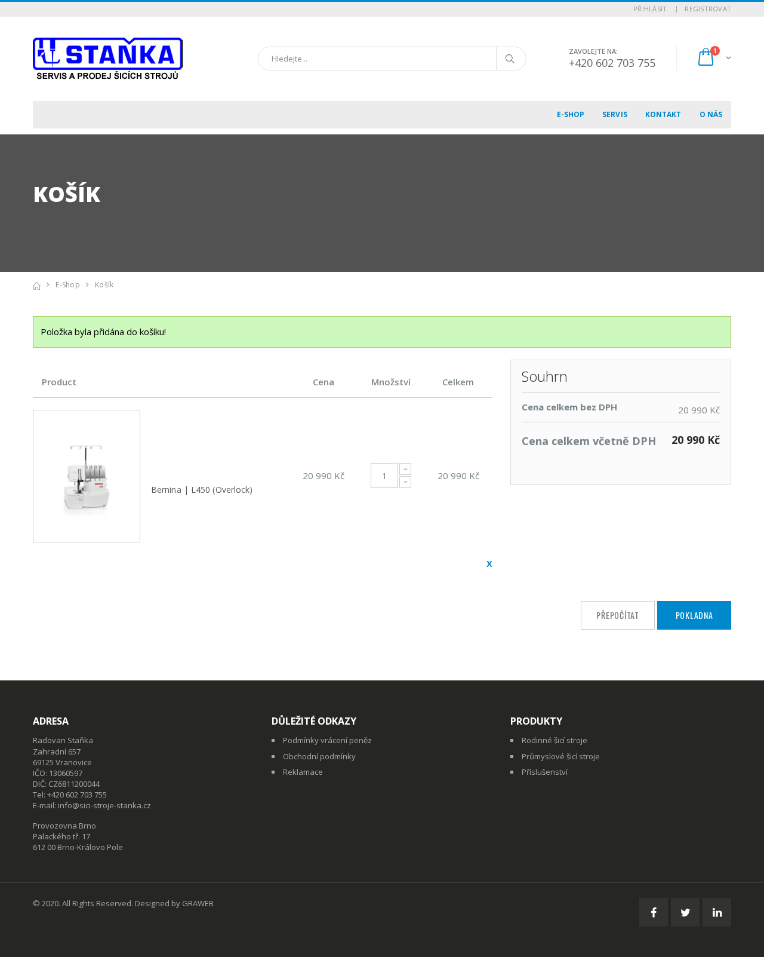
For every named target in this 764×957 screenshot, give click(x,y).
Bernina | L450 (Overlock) (202, 489)
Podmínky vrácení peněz (327, 740)
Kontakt (663, 114)
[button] (713, 58)
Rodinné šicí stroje (554, 740)
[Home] (37, 285)
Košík (104, 285)
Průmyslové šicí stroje (561, 756)
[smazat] (489, 563)
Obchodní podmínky (319, 756)
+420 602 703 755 (612, 63)
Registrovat (708, 8)
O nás (711, 114)
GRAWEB (198, 903)
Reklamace (303, 771)
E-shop (571, 114)
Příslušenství (545, 771)
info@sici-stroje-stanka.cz (104, 805)
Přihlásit (650, 8)
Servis (614, 114)
